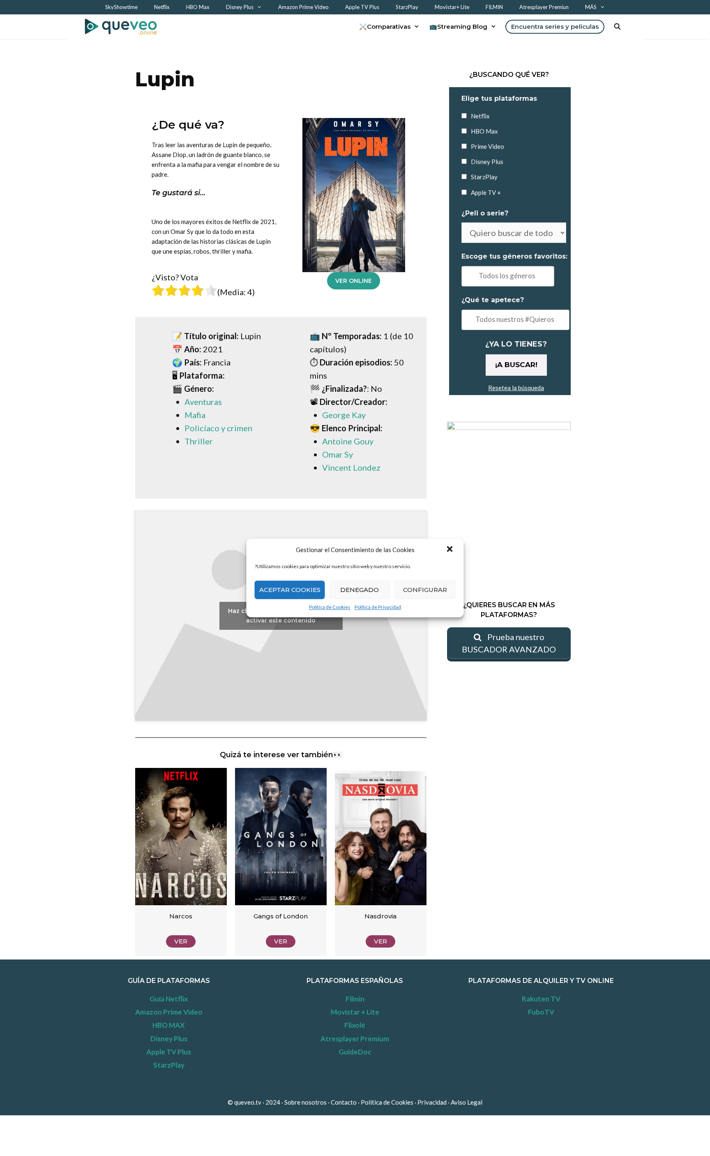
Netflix (162, 7)
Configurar (425, 590)
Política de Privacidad (378, 607)
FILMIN (494, 7)
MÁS (591, 7)
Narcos (180, 916)
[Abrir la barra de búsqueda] (617, 26)
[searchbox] (508, 276)
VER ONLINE (353, 280)
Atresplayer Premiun (544, 7)
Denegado (359, 590)
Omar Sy (337, 454)
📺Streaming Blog (458, 26)
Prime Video (487, 146)
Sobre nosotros (305, 1102)
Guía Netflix (169, 998)
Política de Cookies (329, 607)
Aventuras (203, 402)
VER (180, 941)
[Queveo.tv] (123, 26)
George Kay (344, 415)
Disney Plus (240, 7)
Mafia (194, 415)
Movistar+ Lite (452, 7)
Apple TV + (486, 192)
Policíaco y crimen (218, 428)
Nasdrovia (380, 916)
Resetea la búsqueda (516, 387)
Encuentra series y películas (555, 26)
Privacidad (432, 1102)
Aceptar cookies (289, 590)
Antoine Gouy (347, 441)
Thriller (198, 441)
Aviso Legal (466, 1102)
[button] (451, 550)
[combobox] (507, 276)
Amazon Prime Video (303, 7)
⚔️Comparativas (384, 26)
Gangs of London (281, 916)
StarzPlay (407, 7)
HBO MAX (168, 1025)
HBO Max (198, 7)
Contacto (344, 1102)
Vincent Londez (351, 467)
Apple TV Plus (362, 7)
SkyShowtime (121, 7)
